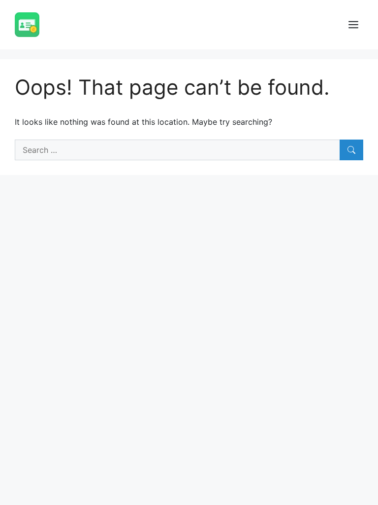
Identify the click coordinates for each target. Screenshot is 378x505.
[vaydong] (27, 24)
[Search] (351, 150)
